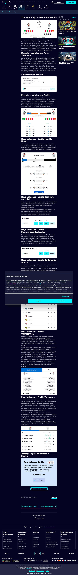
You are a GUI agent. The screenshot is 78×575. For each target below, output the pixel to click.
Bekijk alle (74, 18)
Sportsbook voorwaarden (66, 539)
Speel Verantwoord (65, 544)
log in (59, 2)
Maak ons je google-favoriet (39, 489)
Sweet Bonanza (21, 536)
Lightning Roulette (22, 544)
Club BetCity (48, 535)
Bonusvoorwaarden (65, 541)
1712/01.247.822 (29, 568)
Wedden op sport (6, 536)
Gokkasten (35, 546)
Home (3, 12)
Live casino (35, 539)
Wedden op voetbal (7, 539)
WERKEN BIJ (71, 553)
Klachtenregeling (64, 546)
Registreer (71, 2)
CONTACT (6, 553)
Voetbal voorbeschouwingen (52, 542)
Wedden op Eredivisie (7, 541)
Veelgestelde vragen (65, 548)
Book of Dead (21, 548)
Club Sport (48, 537)
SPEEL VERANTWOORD (49, 527)
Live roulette (35, 542)
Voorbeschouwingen (12, 12)
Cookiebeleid (32, 570)
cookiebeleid (12, 284)
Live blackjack (36, 544)
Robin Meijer (40, 518)
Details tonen (65, 296)
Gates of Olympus (22, 539)
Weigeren (38, 301)
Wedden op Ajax (6, 544)
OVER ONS (56, 553)
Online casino (36, 535)
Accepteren (61, 301)
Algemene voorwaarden (66, 536)
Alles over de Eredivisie (50, 546)
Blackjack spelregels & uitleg (52, 544)
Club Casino (48, 539)
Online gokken (36, 537)
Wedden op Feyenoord (7, 548)
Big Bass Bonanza (22, 546)
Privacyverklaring (40, 570)
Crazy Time (20, 541)
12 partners (42, 284)
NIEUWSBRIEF (21, 553)
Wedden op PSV (6, 546)
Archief (47, 570)
